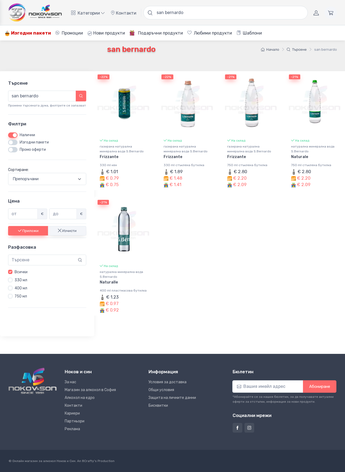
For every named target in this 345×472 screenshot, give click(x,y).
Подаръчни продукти (160, 33)
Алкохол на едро (80, 397)
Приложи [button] (30, 230)
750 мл (21, 296)
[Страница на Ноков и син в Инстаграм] (249, 428)
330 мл (21, 280)
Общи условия (161, 390)
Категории (89, 13)
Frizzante (109, 157)
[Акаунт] (316, 12)
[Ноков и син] (33, 381)
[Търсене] (81, 96)
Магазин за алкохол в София (90, 390)
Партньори (74, 421)
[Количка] (331, 12)
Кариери (72, 413)
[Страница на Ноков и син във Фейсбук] (237, 428)
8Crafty (88, 461)
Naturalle (109, 282)
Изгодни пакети (30, 33)
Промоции (72, 33)
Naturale (299, 157)
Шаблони (252, 33)
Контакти (125, 13)
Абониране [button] (319, 386)
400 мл (21, 288)
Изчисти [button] (69, 230)
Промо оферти (33, 149)
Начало (272, 49)
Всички (21, 272)
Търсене (299, 49)
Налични (27, 135)
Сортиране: (18, 169)
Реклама (72, 429)
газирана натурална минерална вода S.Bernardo (122, 149)
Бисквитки (158, 405)
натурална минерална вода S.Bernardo (312, 149)
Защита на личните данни (172, 397)
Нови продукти (108, 33)
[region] (47, 284)
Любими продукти (212, 33)
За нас (70, 382)
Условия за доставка (168, 382)
